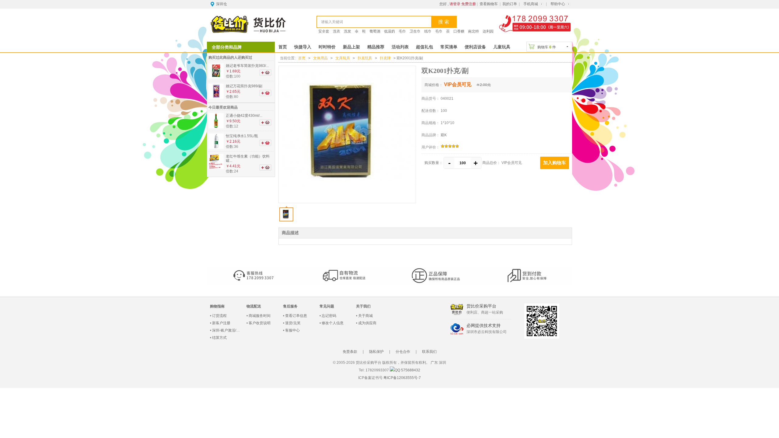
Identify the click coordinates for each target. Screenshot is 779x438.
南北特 (473, 31)
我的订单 (509, 4)
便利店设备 (475, 47)
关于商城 (365, 316)
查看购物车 (489, 4)
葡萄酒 (374, 31)
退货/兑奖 (293, 323)
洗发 (347, 31)
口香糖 (458, 31)
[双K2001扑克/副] (346, 134)
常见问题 (327, 306)
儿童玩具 (501, 47)
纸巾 (427, 31)
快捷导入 (302, 47)
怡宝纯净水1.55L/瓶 (242, 136)
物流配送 (253, 306)
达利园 (488, 31)
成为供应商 (367, 323)
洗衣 (336, 31)
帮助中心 (557, 4)
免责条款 (350, 351)
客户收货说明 (260, 323)
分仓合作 (403, 351)
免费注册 (468, 4)
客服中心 (292, 330)
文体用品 (320, 58)
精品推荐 (375, 47)
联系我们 (429, 351)
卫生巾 (415, 31)
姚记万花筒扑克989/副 (244, 86)
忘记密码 (329, 316)
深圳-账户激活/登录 (227, 330)
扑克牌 (385, 58)
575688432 (410, 370)
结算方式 (219, 337)
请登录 (454, 4)
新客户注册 (221, 323)
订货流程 (219, 316)
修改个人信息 (333, 323)
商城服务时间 (260, 316)
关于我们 (363, 306)
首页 (282, 47)
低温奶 (389, 31)
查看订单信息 (296, 316)
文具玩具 (342, 58)
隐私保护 (376, 351)
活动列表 (400, 47)
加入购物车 (554, 162)
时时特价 (327, 47)
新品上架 (351, 47)
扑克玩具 (365, 58)
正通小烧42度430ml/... (244, 115)
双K (444, 135)
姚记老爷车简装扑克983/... (247, 66)
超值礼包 (424, 47)
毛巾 (402, 31)
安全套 (323, 31)
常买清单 (448, 47)
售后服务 (290, 306)
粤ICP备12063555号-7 (402, 378)
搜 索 (443, 21)
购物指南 (217, 306)
